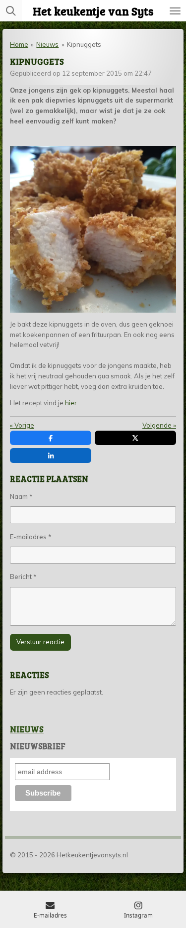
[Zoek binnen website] (11, 10)
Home (19, 44)
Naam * (21, 496)
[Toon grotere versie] (93, 229)
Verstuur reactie (40, 642)
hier (71, 403)
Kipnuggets (84, 44)
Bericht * (23, 576)
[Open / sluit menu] (175, 10)
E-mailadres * (31, 537)
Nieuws (47, 44)
